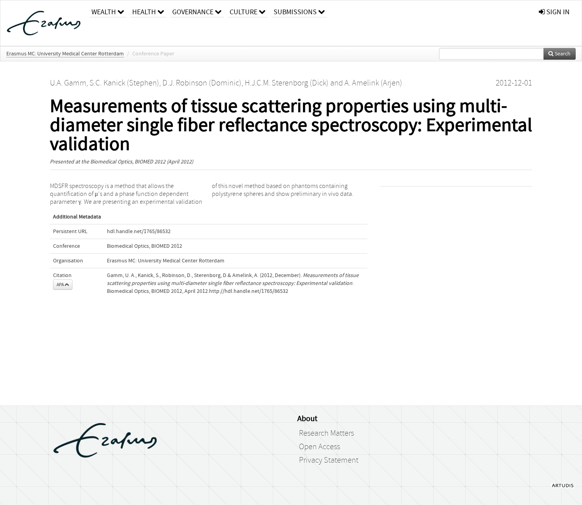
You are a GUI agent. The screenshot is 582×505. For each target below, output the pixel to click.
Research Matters (326, 433)
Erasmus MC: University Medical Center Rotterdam (65, 54)
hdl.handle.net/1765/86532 (139, 231)
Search (562, 54)
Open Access (319, 447)
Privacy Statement (328, 460)
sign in (557, 12)
